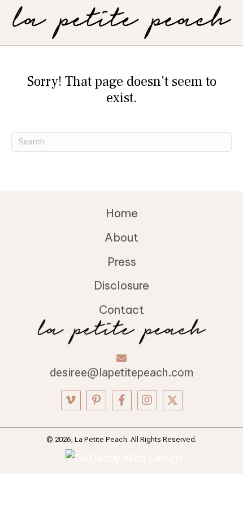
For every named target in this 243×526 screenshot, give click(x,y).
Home (122, 213)
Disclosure (121, 285)
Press (121, 262)
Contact (121, 310)
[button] (71, 400)
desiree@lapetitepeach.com (122, 372)
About (121, 237)
